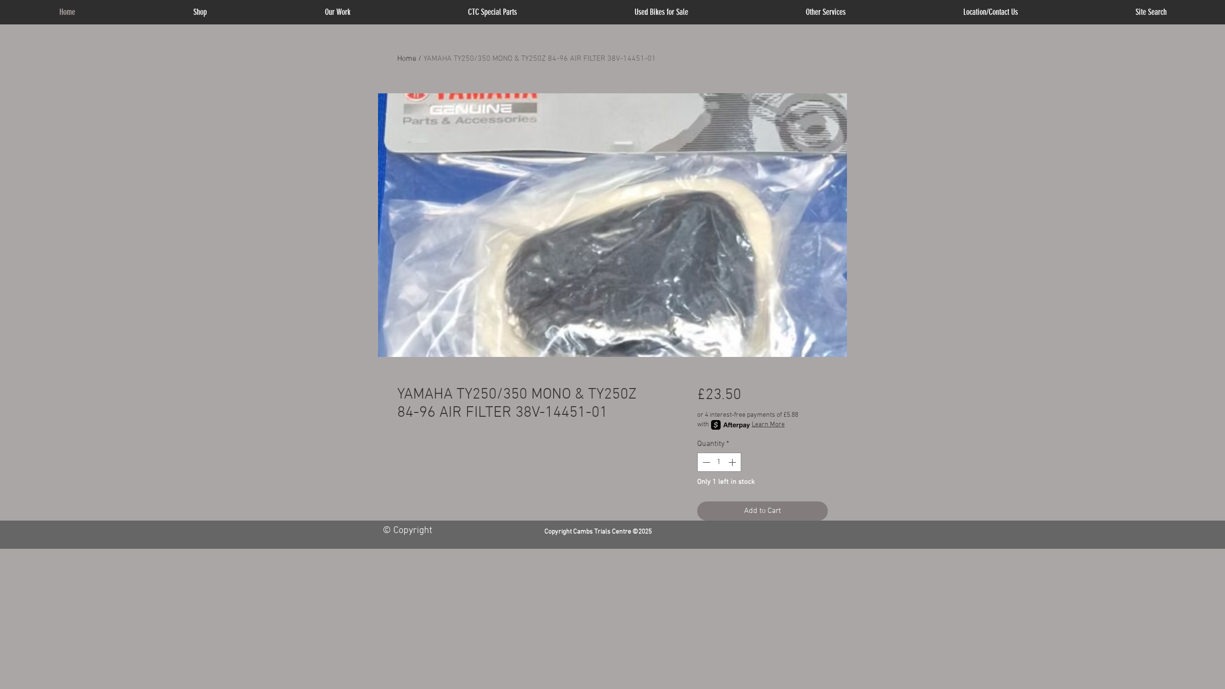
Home (406, 59)
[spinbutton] (719, 462)
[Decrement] (705, 462)
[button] (825, 12)
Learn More (768, 425)
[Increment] (733, 462)
